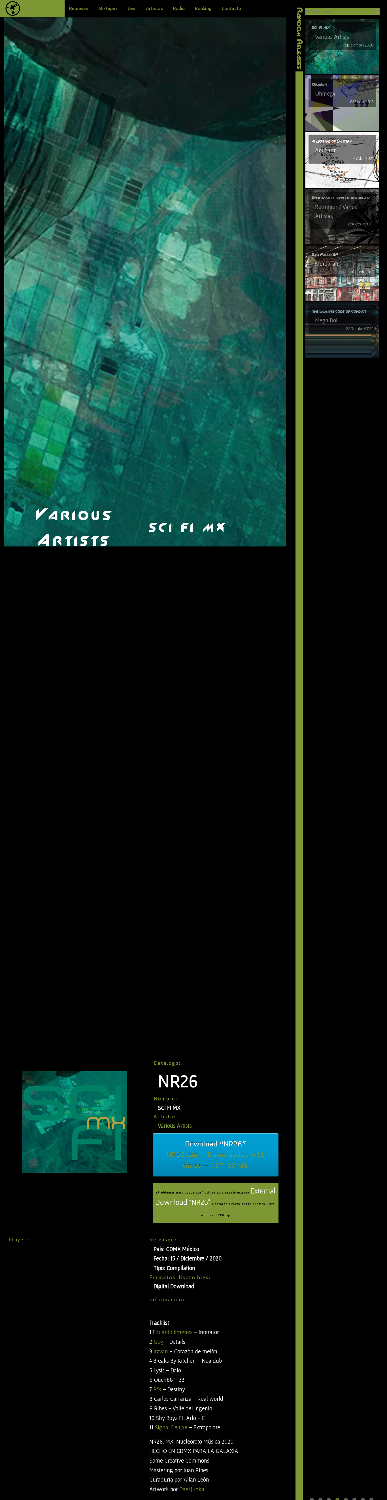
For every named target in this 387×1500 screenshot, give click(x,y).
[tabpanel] (342, 46)
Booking (203, 8)
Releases (78, 8)
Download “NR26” (216, 1154)
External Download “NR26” (215, 1201)
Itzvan (161, 1351)
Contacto (231, 8)
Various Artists (175, 1125)
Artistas (154, 8)
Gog (158, 1341)
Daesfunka (191, 1489)
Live (132, 8)
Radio (179, 8)
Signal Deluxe (171, 1427)
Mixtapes (108, 8)
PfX (157, 1389)
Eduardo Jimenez (173, 1332)
